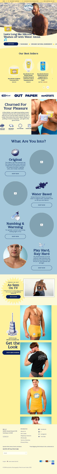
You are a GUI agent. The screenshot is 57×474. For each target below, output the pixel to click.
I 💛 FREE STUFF (28, 251)
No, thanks (28, 255)
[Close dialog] (44, 217)
